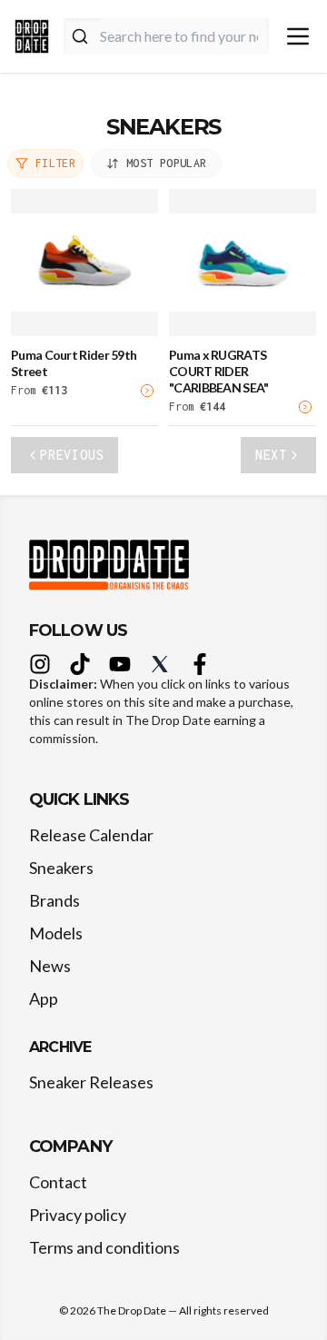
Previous (72, 454)
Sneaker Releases (91, 1082)
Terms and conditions (104, 1247)
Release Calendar (91, 835)
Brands (54, 900)
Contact (58, 1182)
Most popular (166, 163)
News (50, 966)
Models (56, 933)
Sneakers (61, 868)
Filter (55, 163)
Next (271, 454)
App (43, 998)
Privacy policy (77, 1215)
